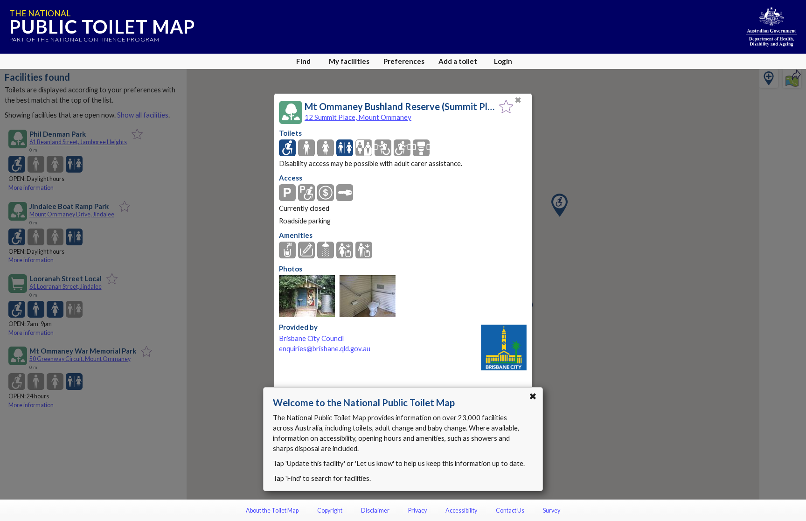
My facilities (349, 61)
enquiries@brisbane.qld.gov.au (324, 349)
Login (503, 61)
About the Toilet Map (272, 510)
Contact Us (510, 510)
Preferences (403, 61)
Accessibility (461, 510)
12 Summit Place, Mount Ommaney (358, 117)
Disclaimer (375, 510)
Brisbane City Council (311, 338)
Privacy (417, 510)
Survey (551, 510)
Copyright (329, 510)
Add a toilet (457, 61)
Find (303, 61)
